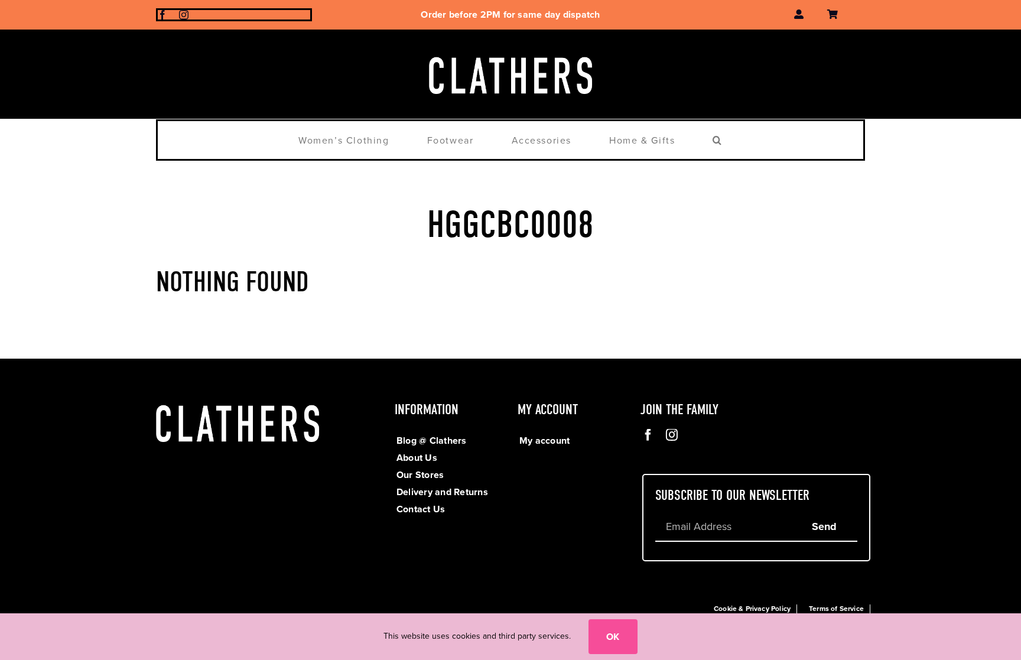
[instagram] (183, 14)
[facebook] (162, 14)
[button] (718, 140)
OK (612, 636)
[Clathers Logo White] (510, 53)
